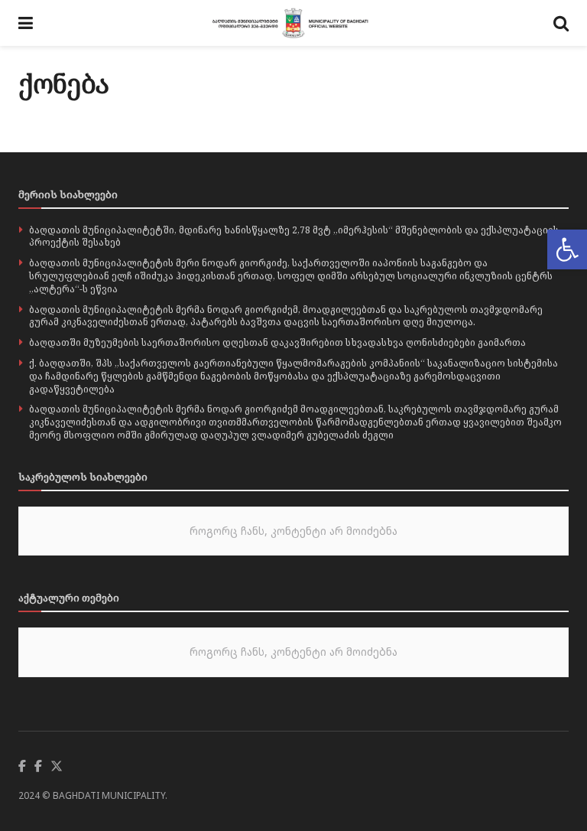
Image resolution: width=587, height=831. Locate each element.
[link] (567, 249)
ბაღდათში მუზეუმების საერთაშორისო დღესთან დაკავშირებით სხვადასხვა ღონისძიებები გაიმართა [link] (277, 342)
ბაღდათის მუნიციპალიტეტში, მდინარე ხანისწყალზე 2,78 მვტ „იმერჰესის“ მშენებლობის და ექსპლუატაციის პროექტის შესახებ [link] (294, 236)
